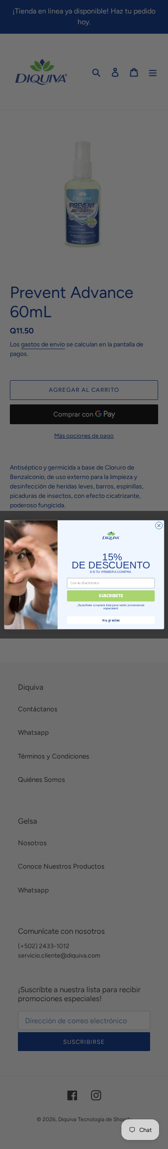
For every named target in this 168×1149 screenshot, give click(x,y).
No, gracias (110, 619)
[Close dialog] (158, 525)
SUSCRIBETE (111, 596)
